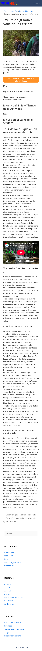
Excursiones (9, 552)
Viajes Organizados (12, 562)
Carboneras (9, 604)
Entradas (8, 626)
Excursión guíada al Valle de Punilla (21, 515)
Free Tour (8, 555)
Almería (7, 584)
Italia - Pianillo (25, 11)
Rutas (6, 559)
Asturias (7, 594)
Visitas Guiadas (11, 565)
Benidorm (8, 600)
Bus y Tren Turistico (12, 622)
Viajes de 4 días (11, 11)
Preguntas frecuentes (13, 636)
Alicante (7, 591)
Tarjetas (7, 632)
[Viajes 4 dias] (10, 3)
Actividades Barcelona (13, 597)
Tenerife (7, 587)
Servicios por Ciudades (14, 629)
